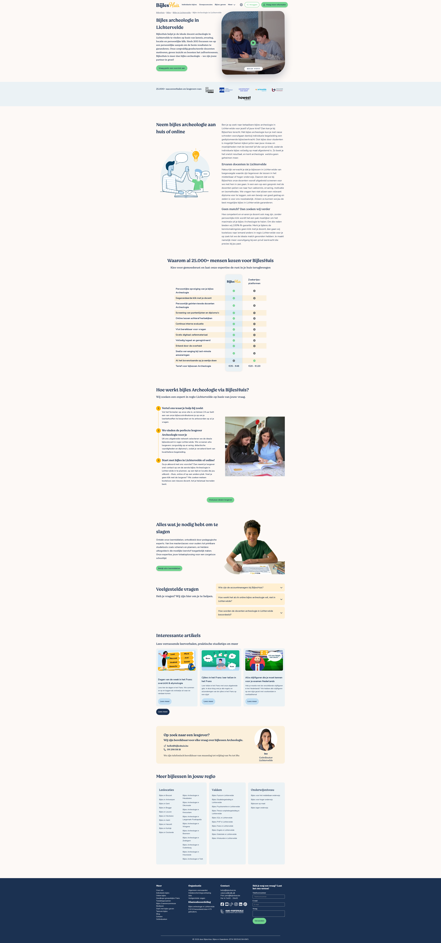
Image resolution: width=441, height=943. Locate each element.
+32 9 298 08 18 (227, 893)
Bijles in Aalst (164, 820)
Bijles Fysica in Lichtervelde (223, 795)
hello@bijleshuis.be (177, 746)
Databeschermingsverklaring (199, 893)
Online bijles (161, 895)
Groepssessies (206, 4)
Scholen (159, 916)
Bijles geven (220, 4)
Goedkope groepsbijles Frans (168, 898)
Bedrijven (160, 906)
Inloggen (253, 4)
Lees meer (163, 711)
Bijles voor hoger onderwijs (262, 799)
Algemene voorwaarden (198, 890)
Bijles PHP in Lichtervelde (222, 822)
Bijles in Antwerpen (167, 799)
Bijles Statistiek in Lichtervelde (224, 834)
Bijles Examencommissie (166, 903)
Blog (158, 914)
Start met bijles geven (165, 908)
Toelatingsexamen (163, 901)
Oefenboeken (161, 919)
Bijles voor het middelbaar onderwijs (265, 795)
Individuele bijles (189, 4)
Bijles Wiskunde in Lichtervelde (224, 838)
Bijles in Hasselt (165, 824)
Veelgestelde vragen (196, 898)
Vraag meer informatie (276, 4)
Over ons (159, 890)
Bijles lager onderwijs (259, 807)
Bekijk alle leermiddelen (169, 568)
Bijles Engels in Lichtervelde (223, 830)
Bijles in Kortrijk (165, 828)
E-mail (255, 901)
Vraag (255, 909)
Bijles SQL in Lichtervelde (222, 817)
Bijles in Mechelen (166, 816)
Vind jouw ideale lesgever (220, 500)
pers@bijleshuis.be (232, 895)
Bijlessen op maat (258, 803)
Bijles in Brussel (165, 795)
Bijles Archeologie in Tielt (193, 859)
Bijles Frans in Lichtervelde (222, 826)
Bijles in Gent (164, 803)
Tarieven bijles (162, 911)
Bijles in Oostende (166, 832)
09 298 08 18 (174, 749)
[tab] (250, 587)
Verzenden (259, 921)
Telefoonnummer (259, 893)
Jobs (190, 895)
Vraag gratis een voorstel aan (172, 68)
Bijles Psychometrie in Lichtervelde (226, 806)
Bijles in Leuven (165, 812)
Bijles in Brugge (165, 807)
